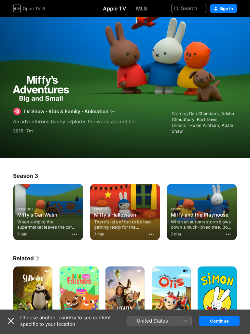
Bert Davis (207, 119)
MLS (141, 8)
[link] (26, 258)
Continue (219, 321)
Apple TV (114, 8)
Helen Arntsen (204, 125)
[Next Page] (243, 210)
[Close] (11, 321)
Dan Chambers (204, 113)
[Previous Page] (6, 210)
